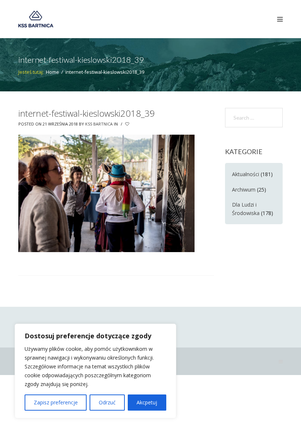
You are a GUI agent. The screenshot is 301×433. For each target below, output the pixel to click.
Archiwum (243, 189)
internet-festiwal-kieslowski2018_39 (86, 113)
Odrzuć (107, 402)
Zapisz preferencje (56, 402)
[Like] (127, 124)
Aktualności (245, 174)
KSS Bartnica (99, 124)
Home (52, 72)
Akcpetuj (147, 402)
